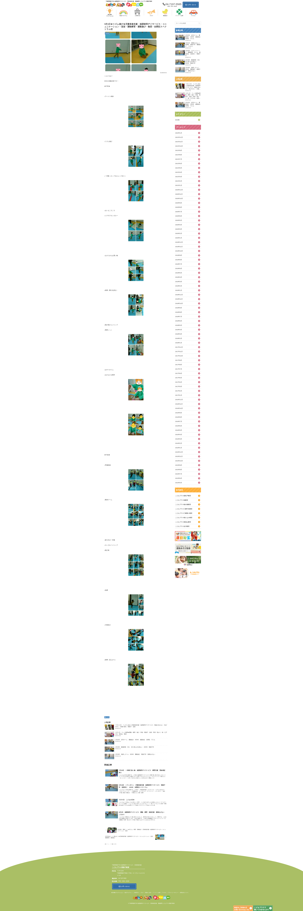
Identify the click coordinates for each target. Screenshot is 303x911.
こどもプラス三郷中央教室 (183, 509)
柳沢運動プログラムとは (117, 892)
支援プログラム (128, 892)
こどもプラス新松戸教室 (183, 496)
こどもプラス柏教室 (181, 500)
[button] (199, 23)
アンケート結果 (156, 892)
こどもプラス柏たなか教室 (183, 517)
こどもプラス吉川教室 (182, 526)
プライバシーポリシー (173, 892)
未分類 (107, 717)
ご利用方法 (136, 892)
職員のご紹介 (148, 892)
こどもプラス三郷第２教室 (183, 513)
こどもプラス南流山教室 (183, 522)
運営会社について (184, 892)
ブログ (141, 892)
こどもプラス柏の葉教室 (183, 504)
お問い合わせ (192, 5)
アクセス (164, 892)
